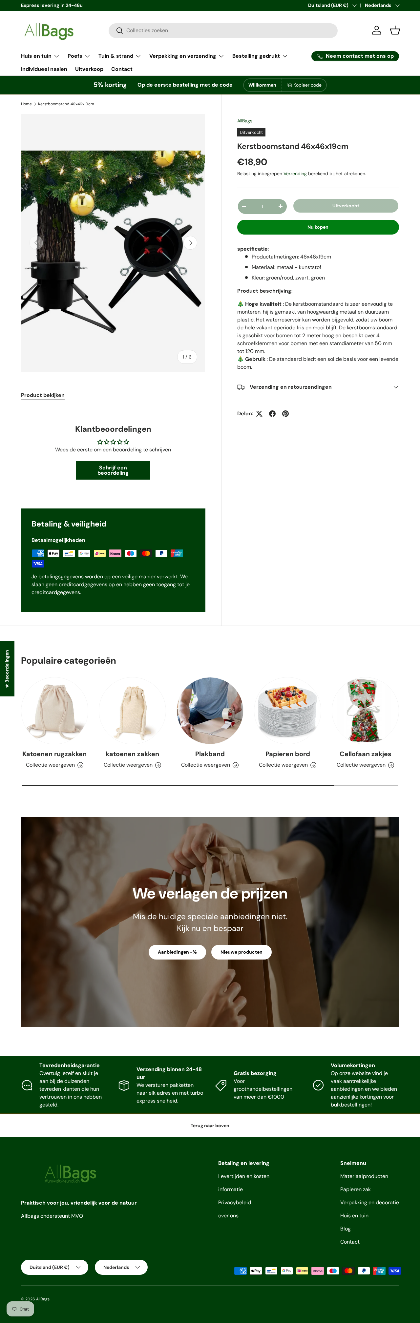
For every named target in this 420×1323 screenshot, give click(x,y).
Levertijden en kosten (243, 1176)
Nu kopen (317, 227)
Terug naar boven (210, 1125)
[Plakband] (210, 710)
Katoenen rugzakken (54, 754)
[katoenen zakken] (132, 710)
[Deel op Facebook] (272, 413)
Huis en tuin (36, 55)
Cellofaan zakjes (365, 754)
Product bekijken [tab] (43, 395)
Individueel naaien (44, 69)
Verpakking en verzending (182, 55)
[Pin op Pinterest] (285, 413)
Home (26, 104)
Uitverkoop (89, 69)
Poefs (75, 55)
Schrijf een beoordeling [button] (113, 470)
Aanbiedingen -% (177, 952)
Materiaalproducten (364, 1176)
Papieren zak (355, 1189)
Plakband (210, 754)
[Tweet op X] (259, 413)
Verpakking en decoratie (369, 1202)
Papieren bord (287, 754)
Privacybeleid (234, 1202)
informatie (230, 1189)
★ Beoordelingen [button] (7, 669)
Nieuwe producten (241, 952)
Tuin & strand (115, 55)
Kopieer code (307, 85)
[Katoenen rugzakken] (54, 710)
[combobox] (223, 30)
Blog (345, 1228)
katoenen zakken (132, 754)
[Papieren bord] (287, 710)
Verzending (295, 173)
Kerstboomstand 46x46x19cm (66, 104)
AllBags (244, 121)
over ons (228, 1215)
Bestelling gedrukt (256, 55)
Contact (122, 69)
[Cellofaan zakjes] (365, 710)
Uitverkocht (345, 206)
